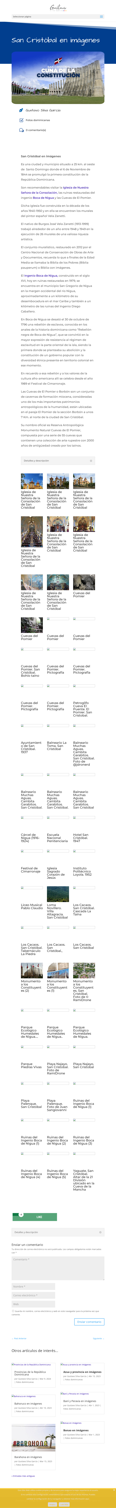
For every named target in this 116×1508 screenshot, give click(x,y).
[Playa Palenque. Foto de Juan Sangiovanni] (58, 1083)
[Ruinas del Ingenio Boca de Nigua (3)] (84, 1120)
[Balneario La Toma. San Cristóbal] (58, 726)
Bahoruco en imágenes (28, 1403)
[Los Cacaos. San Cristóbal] (84, 928)
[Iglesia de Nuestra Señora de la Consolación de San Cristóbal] (32, 488)
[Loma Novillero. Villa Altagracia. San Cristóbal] (58, 901)
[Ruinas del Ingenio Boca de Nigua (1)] (84, 1083)
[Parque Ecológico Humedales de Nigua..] (58, 1010)
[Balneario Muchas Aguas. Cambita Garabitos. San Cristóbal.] (32, 775)
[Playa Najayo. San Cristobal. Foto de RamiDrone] (58, 1047)
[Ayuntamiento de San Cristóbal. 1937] (32, 726)
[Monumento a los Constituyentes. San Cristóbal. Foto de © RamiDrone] (84, 977)
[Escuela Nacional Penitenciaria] (58, 818)
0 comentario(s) (36, 130)
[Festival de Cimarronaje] (32, 851)
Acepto (52, 1504)
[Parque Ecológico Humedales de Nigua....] (32, 1010)
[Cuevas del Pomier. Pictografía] (58, 649)
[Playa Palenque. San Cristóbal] (32, 1083)
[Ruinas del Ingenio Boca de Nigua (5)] (58, 1154)
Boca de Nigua (44, 197)
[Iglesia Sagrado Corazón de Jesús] (58, 851)
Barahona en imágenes (28, 1457)
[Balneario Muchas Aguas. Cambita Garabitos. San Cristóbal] (84, 775)
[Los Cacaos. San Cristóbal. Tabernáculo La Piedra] (32, 928)
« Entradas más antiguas (23, 1476)
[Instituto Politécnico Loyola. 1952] (84, 851)
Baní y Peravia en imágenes (79, 1401)
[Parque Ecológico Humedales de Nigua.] (84, 1010)
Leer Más (64, 1504)
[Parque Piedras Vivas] (32, 1047)
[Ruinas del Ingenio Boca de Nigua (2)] (58, 1120)
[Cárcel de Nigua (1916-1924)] (32, 818)
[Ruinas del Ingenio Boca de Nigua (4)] (32, 1154)
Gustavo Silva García (27, 1378)
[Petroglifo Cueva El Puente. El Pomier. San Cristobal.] (84, 686)
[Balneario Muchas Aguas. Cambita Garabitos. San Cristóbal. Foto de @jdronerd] (84, 726)
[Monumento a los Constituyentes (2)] (32, 977)
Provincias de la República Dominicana (30, 1373)
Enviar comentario (89, 1322)
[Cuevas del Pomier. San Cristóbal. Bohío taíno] (32, 649)
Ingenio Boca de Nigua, (41, 275)
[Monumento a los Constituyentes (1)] (58, 977)
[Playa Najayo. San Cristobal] (84, 1047)
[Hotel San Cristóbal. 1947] (84, 818)
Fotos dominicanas (38, 120)
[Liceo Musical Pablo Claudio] (32, 888)
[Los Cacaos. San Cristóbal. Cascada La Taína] (84, 888)
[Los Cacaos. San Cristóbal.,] (58, 928)
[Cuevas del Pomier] (84, 589)
